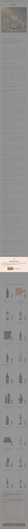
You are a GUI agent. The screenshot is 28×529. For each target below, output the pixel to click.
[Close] (26, 258)
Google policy (8, 266)
